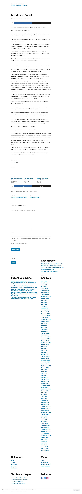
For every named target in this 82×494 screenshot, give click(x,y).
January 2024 (45, 335)
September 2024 (46, 319)
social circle (35, 191)
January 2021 (45, 404)
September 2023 (46, 342)
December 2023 (45, 337)
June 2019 (44, 441)
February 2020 (45, 425)
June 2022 (44, 371)
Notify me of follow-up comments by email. (19, 243)
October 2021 (45, 387)
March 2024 (44, 331)
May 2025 (44, 304)
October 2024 (45, 317)
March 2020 (44, 423)
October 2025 (45, 294)
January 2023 (45, 358)
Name (12, 227)
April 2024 (44, 329)
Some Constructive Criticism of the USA (52, 267)
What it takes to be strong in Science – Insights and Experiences (22, 281)
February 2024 (45, 333)
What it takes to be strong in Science (51, 265)
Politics (13, 5)
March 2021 (44, 400)
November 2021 (45, 385)
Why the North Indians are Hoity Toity (42, 179)
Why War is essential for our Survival (20, 479)
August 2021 (44, 391)
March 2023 (44, 354)
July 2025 (44, 300)
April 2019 (44, 445)
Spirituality (25, 5)
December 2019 (45, 429)
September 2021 (46, 389)
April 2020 (44, 421)
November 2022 (45, 362)
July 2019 (44, 439)
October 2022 (45, 364)
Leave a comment (28, 18)
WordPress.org (45, 466)
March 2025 (44, 308)
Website (12, 232)
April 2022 (44, 375)
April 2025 (44, 306)
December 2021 (45, 383)
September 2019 (46, 435)
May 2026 (44, 285)
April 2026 (44, 287)
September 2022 (46, 366)
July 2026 (44, 281)
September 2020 (46, 412)
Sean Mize (14, 464)
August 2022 (45, 368)
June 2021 (44, 395)
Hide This (30, 298)
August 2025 (45, 298)
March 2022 (44, 377)
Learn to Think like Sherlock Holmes (20, 477)
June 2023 (44, 348)
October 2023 (45, 341)
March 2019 (44, 447)
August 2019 (44, 437)
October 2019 (45, 433)
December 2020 (45, 406)
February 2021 (45, 402)
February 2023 (45, 356)
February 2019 (45, 449)
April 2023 (44, 352)
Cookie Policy (25, 491)
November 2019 (45, 431)
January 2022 (45, 381)
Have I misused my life (47, 269)
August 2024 (45, 321)
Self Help (18, 5)
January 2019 (45, 450)
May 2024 (44, 327)
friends (31, 191)
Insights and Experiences (17, 4)
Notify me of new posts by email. (17, 246)
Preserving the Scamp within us (18, 483)
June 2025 (44, 302)
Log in (42, 460)
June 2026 (44, 283)
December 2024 (45, 314)
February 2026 (45, 290)
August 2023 (45, 344)
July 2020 (44, 416)
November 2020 (45, 408)
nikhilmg (13, 18)
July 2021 (44, 393)
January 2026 (45, 292)
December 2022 (45, 360)
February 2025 (45, 310)
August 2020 (45, 414)
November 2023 (45, 339)
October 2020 (45, 410)
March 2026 (44, 288)
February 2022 (45, 379)
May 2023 (44, 350)
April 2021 (44, 398)
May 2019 (44, 443)
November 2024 (45, 315)
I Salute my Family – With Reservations (29, 179)
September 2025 (46, 296)
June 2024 (44, 325)
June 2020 (44, 418)
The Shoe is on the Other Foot (49, 271)
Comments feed (45, 464)
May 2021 (44, 396)
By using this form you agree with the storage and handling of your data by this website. (31, 239)
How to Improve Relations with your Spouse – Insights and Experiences (24, 297)
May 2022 (44, 373)
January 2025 (45, 312)
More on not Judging (26, 290)
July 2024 (44, 323)
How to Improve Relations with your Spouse (24, 294)
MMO (12, 460)
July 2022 (44, 369)
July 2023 (44, 346)
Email (32, 227)
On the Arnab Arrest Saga (17, 481)
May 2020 (44, 420)
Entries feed (44, 462)
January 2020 (45, 427)
